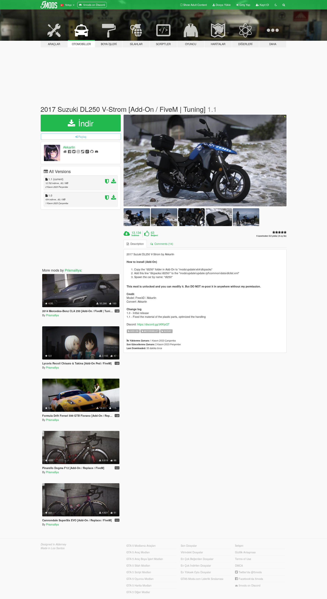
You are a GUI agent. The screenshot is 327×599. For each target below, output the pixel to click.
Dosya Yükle (223, 5)
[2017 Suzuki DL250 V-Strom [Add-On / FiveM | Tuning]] (205, 161)
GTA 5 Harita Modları (138, 585)
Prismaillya (73, 270)
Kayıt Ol (264, 5)
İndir (84, 123)
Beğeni (154, 235)
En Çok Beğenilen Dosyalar (197, 559)
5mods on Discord (249, 585)
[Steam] (82, 151)
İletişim (239, 545)
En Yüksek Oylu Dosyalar (196, 572)
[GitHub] (92, 151)
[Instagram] (78, 151)
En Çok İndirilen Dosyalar (196, 565)
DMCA (239, 565)
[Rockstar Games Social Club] (87, 151)
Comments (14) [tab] (163, 244)
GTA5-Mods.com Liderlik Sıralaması (202, 579)
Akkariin (69, 147)
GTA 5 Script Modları (138, 572)
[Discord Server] (96, 151)
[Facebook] (69, 151)
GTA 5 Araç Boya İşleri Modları (144, 559)
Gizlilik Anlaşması (245, 552)
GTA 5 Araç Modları (138, 552)
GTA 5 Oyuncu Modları (139, 579)
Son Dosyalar (189, 545)
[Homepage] (65, 151)
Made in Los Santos (53, 548)
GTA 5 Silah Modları (138, 565)
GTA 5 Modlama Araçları (141, 545)
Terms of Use (243, 559)
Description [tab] (136, 244)
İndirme (135, 235)
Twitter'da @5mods (250, 572)
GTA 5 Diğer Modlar (138, 592)
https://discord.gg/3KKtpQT (153, 324)
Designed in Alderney (53, 544)
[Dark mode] (276, 4)
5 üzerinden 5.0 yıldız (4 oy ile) (271, 236)
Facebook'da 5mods (250, 579)
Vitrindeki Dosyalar (192, 552)
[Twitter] (74, 151)
